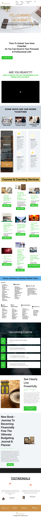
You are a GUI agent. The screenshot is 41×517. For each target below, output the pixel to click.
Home (17, 1)
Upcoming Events (29, 1)
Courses (21, 1)
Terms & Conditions (19, 4)
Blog (35, 1)
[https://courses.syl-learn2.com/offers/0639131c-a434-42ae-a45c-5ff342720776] (20, 187)
